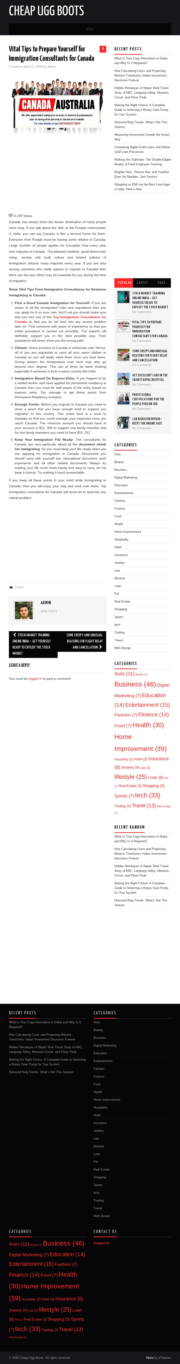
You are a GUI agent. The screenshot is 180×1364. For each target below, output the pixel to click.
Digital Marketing (125, 477)
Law (145, 767)
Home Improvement (107, 1099)
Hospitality (123, 759)
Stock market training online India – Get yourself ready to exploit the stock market (31, 644)
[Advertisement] (91, 173)
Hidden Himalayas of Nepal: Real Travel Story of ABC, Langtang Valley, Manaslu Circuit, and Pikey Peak (141, 92)
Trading (119, 632)
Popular (125, 283)
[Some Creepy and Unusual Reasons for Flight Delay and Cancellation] (123, 355)
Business (120, 469)
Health (148, 725)
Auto (117, 454)
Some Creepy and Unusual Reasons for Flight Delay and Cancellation (84, 641)
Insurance (100, 1123)
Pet (116, 593)
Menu (90, 29)
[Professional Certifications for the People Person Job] (123, 398)
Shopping (120, 609)
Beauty (119, 462)
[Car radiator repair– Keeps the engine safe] (123, 423)
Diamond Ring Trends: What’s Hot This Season (41, 1072)
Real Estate (122, 601)
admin (51, 66)
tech (117, 624)
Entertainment (123, 493)
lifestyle (119, 578)
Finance (153, 714)
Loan (117, 586)
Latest (142, 283)
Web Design (122, 648)
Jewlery (130, 767)
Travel (19, 587)
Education (121, 485)
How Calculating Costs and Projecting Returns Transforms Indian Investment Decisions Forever (140, 75)
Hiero (149, 1358)
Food (122, 725)
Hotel (140, 759)
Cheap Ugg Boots (46, 11)
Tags (162, 283)
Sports (118, 617)
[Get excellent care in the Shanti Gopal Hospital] (123, 379)
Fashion (119, 500)
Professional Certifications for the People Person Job (148, 399)
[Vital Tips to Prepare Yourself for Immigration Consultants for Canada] (123, 326)
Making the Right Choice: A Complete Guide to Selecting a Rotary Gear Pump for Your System (141, 110)
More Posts (49, 611)
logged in (35, 678)
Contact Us (101, 1243)
